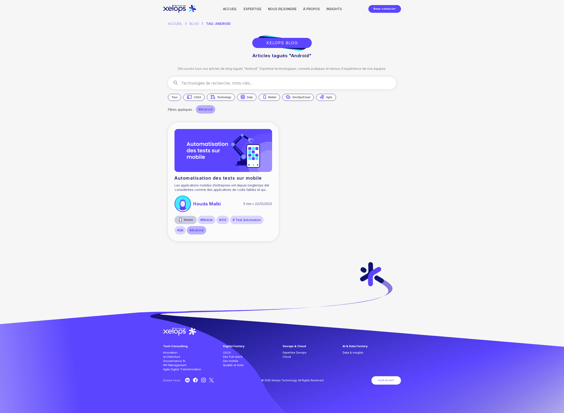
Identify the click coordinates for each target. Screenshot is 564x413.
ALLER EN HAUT (386, 380)
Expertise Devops (294, 352)
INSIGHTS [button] (334, 9)
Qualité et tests (233, 365)
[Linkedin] (187, 380)
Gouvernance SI (174, 361)
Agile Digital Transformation (182, 369)
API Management (174, 365)
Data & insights (353, 352)
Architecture (171, 356)
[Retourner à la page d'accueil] (180, 11)
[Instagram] (203, 380)
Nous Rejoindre (282, 9)
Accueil (230, 9)
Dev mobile (230, 361)
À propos (311, 9)
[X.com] (211, 380)
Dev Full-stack (233, 356)
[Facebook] (195, 380)
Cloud (287, 356)
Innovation (170, 352)
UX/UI (227, 352)
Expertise (252, 9)
